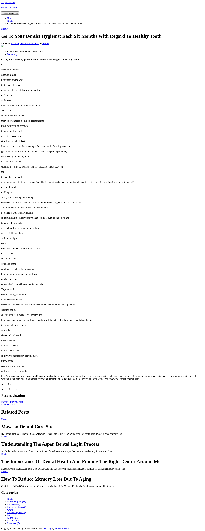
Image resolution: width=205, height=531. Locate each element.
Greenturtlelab (62, 528)
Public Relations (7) (16, 507)
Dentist (4, 28)
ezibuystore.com (9, 7)
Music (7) (11, 515)
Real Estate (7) (14, 520)
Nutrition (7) (13, 518)
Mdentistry (12, 54)
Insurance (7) (13, 523)
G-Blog (47, 528)
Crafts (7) (11, 509)
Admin (45, 43)
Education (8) (13, 504)
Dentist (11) (12, 499)
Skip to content (8, 2)
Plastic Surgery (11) (16, 501)
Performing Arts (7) (16, 512)
